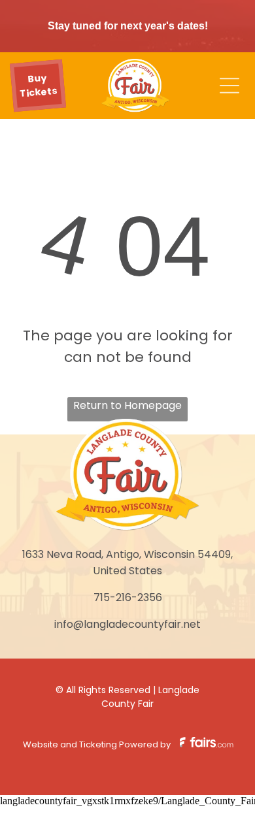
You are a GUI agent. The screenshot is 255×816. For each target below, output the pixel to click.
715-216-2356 (128, 597)
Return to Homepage (127, 405)
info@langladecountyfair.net (127, 624)
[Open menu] (229, 85)
